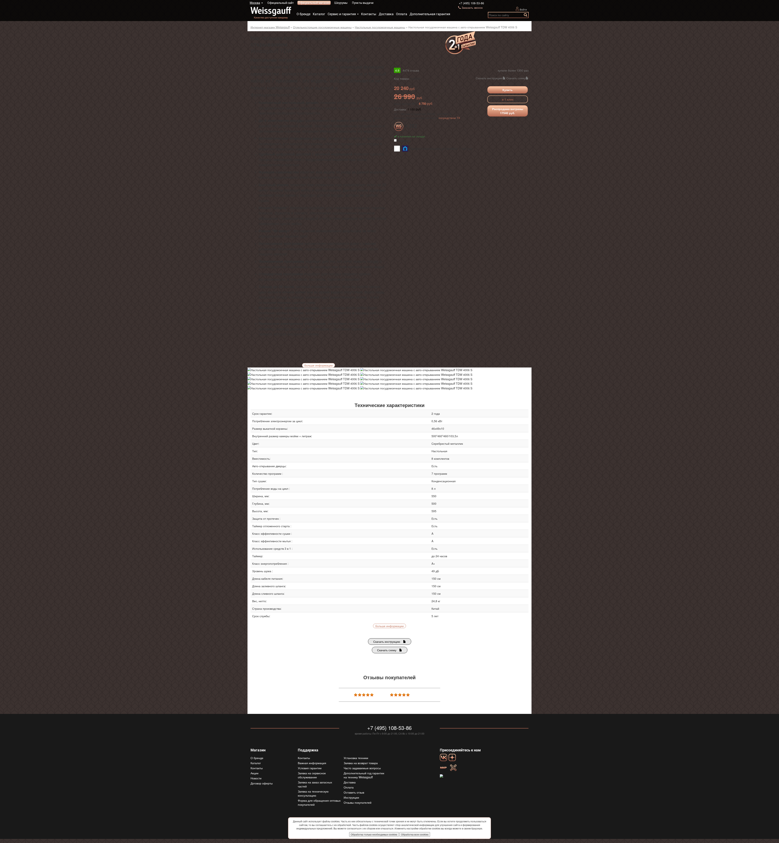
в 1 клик (507, 99)
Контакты (368, 14)
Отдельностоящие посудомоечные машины (322, 27)
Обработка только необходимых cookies (374, 834)
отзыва (411, 70)
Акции (254, 773)
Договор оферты (262, 783)
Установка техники (356, 758)
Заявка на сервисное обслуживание (312, 775)
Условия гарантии (310, 768)
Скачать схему (516, 78)
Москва (255, 2)
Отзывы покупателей (357, 802)
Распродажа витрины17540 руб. (507, 111)
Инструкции (351, 797)
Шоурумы (341, 2)
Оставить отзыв (354, 792)
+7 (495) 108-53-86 (471, 3)
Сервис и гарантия (342, 14)
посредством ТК (449, 118)
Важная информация (312, 763)
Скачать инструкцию (489, 78)
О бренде (303, 14)
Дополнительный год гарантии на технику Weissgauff (364, 775)
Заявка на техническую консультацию (313, 793)
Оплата (401, 14)
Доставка (386, 14)
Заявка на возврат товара (361, 763)
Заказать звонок (472, 7)
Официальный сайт (280, 2)
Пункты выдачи (362, 2)
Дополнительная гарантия (430, 14)
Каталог (319, 14)
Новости (256, 778)
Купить (507, 90)
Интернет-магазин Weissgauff (270, 27)
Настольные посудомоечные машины (380, 27)
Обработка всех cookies (414, 834)
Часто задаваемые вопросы (362, 768)
